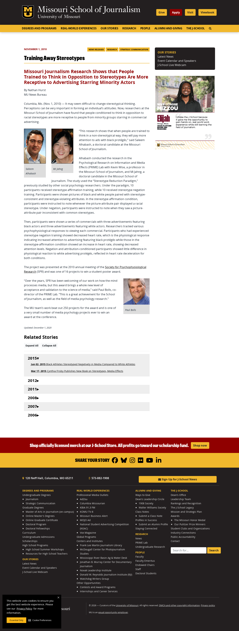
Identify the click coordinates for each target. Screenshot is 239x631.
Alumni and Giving (168, 28)
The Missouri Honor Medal (189, 520)
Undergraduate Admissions (38, 536)
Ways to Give (142, 495)
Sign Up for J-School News (179, 479)
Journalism (32, 499)
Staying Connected (146, 528)
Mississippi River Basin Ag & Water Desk (103, 557)
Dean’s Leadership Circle (149, 499)
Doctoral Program (36, 524)
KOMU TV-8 (86, 511)
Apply (176, 12)
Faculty (139, 556)
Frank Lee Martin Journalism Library (101, 545)
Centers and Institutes (90, 541)
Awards (175, 516)
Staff (138, 569)
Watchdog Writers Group (94, 578)
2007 (32, 406)
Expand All (32, 345)
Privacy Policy (24, 608)
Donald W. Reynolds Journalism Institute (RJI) (106, 574)
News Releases (96, 49)
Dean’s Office (178, 495)
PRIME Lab (141, 542)
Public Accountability (183, 536)
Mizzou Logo (28, 12)
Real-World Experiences (78, 28)
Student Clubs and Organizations (190, 528)
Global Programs (86, 536)
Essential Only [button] (16, 620)
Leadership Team (181, 499)
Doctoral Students (145, 573)
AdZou (83, 499)
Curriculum (29, 532)
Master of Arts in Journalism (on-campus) (50, 511)
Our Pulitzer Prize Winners (189, 524)
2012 (32, 380)
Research (129, 28)
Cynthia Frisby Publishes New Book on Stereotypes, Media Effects (77, 371)
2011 (32, 389)
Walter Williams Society (152, 507)
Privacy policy (208, 605)
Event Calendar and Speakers (177, 61)
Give (162, 12)
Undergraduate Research (150, 546)
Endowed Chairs (144, 565)
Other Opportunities (89, 583)
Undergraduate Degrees (36, 495)
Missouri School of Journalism (88, 10)
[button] (40, 620)
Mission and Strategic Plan (186, 511)
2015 (32, 358)
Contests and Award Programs (97, 587)
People (145, 28)
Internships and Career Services (99, 591)
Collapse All (49, 345)
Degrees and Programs (39, 28)
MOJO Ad (85, 520)
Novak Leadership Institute (95, 570)
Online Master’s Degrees (40, 516)
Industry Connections (183, 532)
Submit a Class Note (150, 516)
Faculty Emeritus (145, 560)
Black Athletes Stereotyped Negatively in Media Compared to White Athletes (83, 364)
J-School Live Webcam (172, 65)
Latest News (166, 56)
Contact (175, 541)
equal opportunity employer (113, 612)
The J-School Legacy (182, 507)
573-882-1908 (100, 478)
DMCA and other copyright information (179, 605)
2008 (32, 397)
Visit (190, 12)
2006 (32, 415)
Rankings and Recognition (186, 503)
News (138, 538)
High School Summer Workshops (45, 549)
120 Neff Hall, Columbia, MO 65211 (49, 478)
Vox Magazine (88, 532)
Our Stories (109, 28)
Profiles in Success (146, 520)
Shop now (200, 445)
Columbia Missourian (92, 503)
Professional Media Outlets (92, 495)
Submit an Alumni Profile (153, 524)
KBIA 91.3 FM (87, 507)
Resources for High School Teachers (47, 553)
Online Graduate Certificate (42, 520)
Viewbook (207, 12)
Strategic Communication (134, 49)
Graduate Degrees (33, 507)
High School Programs (35, 545)
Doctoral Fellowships (38, 528)
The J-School (195, 28)
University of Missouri (59, 17)
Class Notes (142, 511)
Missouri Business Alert (94, 516)
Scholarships (29, 541)
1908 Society (146, 503)
